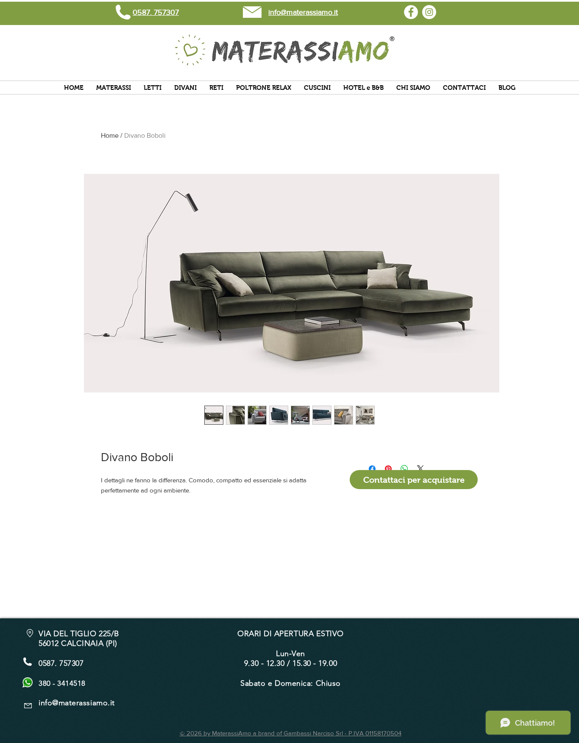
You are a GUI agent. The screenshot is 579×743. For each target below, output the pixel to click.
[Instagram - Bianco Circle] (429, 12)
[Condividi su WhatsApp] (404, 469)
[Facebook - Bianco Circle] (411, 12)
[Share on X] (420, 469)
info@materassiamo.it (77, 702)
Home (110, 135)
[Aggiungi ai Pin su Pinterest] (388, 469)
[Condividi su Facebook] (372, 469)
